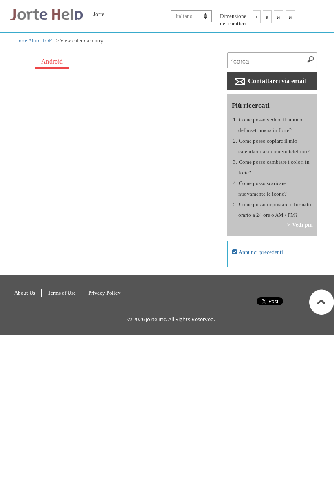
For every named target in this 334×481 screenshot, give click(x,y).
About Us (24, 293)
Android (52, 61)
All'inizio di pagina (321, 302)
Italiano (184, 16)
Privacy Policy (104, 293)
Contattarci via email (276, 80)
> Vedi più (300, 224)
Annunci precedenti (260, 252)
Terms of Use (62, 293)
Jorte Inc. (156, 319)
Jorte (98, 14)
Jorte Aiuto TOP (34, 41)
